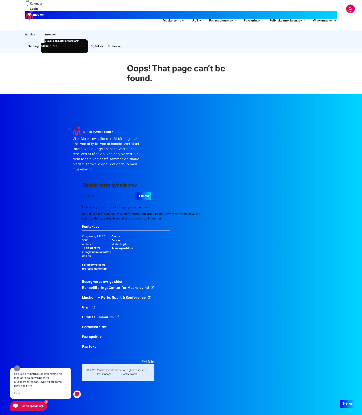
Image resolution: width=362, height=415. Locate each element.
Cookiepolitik (129, 374)
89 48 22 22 (93, 248)
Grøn (86, 307)
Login (34, 8)
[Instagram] (145, 362)
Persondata (104, 374)
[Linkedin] (152, 362)
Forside (30, 34)
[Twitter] (149, 362)
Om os (115, 236)
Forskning (251, 20)
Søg (350, 11)
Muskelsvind (172, 20)
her (159, 218)
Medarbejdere (120, 244)
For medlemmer (221, 20)
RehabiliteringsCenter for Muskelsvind (115, 288)
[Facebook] (142, 362)
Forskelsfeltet (94, 327)
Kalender (36, 3)
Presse (116, 240)
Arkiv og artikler (122, 248)
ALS (195, 20)
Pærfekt (89, 346)
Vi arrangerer (323, 20)
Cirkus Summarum (98, 317)
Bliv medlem (35, 14)
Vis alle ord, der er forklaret (62, 41)
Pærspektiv (92, 337)
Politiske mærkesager (286, 20)
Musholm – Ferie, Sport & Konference (114, 297)
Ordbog (33, 46)
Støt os (347, 403)
